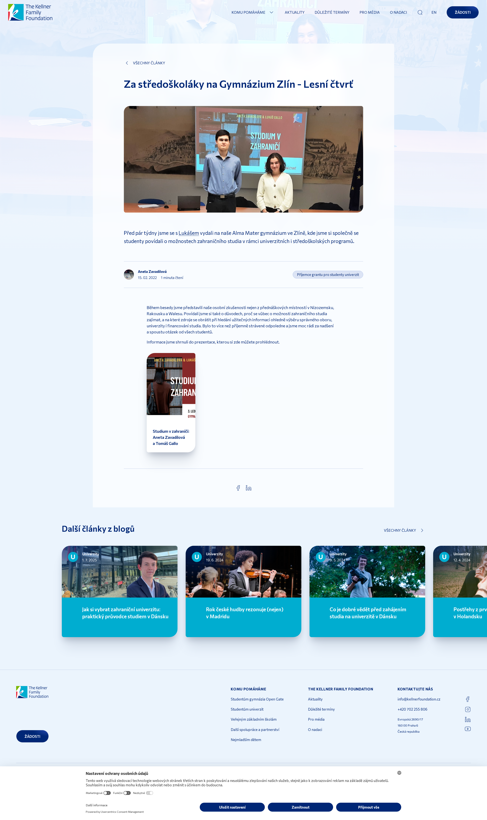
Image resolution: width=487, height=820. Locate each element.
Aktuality (295, 12)
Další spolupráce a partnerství (255, 729)
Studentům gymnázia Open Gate (257, 699)
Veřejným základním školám (254, 719)
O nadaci (398, 12)
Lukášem (189, 233)
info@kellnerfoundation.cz (419, 699)
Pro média (370, 12)
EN (433, 12)
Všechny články (149, 63)
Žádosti (463, 12)
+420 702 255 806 (412, 709)
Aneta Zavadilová (152, 271)
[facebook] (238, 488)
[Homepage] (30, 12)
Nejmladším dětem (246, 739)
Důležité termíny (332, 12)
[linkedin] (249, 488)
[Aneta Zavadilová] (129, 274)
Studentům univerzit (247, 709)
